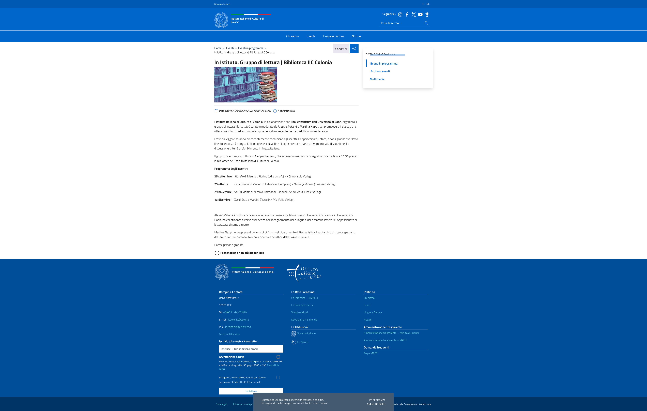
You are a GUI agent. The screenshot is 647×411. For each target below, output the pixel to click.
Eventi (230, 48)
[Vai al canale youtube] (419, 14)
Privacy (270, 365)
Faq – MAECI (371, 353)
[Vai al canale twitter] (412, 14)
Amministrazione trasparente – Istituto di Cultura (391, 333)
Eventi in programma (251, 48)
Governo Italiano (222, 4)
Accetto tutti (376, 404)
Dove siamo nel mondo (304, 319)
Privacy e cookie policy (244, 404)
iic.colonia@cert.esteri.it (238, 327)
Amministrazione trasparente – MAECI (385, 340)
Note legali (221, 404)
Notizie (368, 319)
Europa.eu (302, 342)
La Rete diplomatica (302, 305)
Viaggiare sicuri (299, 312)
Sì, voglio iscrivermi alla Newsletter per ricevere (242, 377)
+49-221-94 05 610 (235, 312)
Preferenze (377, 400)
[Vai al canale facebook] (406, 14)
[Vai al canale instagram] (399, 14)
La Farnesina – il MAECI (304, 298)
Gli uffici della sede (229, 334)
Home (218, 48)
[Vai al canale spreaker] (426, 14)
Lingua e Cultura (373, 312)
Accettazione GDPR (231, 357)
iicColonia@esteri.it (238, 319)
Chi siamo (369, 298)
